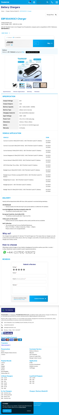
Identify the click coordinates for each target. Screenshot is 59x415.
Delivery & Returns (34, 351)
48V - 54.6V (4, 383)
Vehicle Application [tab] (19, 91)
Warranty (32, 352)
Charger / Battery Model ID (39, 391)
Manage (29, 410)
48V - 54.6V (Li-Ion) (6, 398)
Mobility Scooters (34, 366)
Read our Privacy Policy (19, 299)
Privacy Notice (22, 407)
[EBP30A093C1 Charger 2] (22, 86)
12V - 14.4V (32, 377)
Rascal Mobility (4, 371)
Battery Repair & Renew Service (9, 352)
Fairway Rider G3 (5, 373)
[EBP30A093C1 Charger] (29, 69)
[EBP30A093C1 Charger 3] (29, 86)
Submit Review (39, 298)
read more (5, 33)
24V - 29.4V (4, 379)
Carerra (3, 362)
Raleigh (3, 366)
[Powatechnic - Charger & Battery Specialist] (5, 2)
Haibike (3, 368)
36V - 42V (3, 381)
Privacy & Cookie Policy (35, 356)
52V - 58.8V (4, 384)
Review (15, 285)
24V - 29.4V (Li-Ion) (6, 393)
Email (19, 278)
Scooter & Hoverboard (35, 364)
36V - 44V (32, 381)
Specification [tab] (7, 91)
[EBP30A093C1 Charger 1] (15, 86)
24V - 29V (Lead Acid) (6, 394)
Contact (3, 354)
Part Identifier (9, 310)
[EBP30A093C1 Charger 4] (40, 85)
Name (14, 272)
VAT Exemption (33, 354)
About (2, 351)
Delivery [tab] (29, 91)
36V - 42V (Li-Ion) (5, 396)
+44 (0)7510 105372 (9, 325)
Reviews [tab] (37, 91)
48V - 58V (32, 383)
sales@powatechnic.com (10, 327)
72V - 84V (3, 388)
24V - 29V (32, 379)
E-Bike (31, 362)
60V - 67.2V (4, 386)
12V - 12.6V (4, 377)
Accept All (7, 410)
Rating (14, 267)
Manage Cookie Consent (35, 358)
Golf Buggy (32, 368)
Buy (49, 43)
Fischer (3, 369)
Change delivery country (32, 52)
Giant (2, 364)
